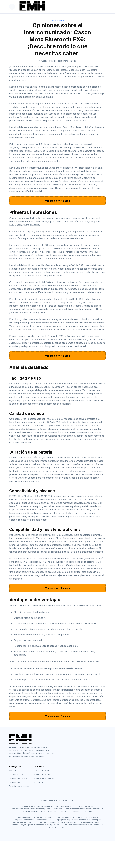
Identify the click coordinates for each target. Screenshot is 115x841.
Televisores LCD (16, 782)
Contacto (38, 782)
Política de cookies (43, 774)
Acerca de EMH (41, 770)
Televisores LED (16, 774)
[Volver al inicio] (61, 6)
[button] (12, 7)
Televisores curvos (18, 778)
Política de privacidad (44, 778)
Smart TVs (14, 770)
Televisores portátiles (19, 786)
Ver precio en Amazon (57, 200)
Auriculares (57, 20)
